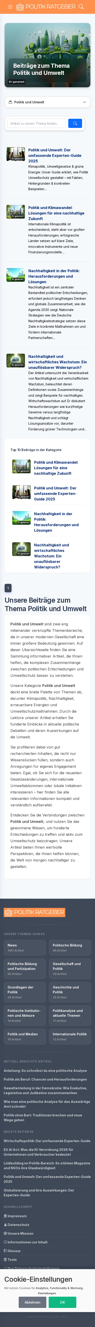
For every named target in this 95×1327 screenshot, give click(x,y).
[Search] (81, 7)
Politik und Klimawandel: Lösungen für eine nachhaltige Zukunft (56, 213)
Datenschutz (18, 1225)
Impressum (17, 1216)
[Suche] (75, 123)
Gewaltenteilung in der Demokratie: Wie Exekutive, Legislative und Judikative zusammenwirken (45, 1090)
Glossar (14, 1251)
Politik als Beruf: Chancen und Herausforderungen (45, 1079)
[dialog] (47, 1290)
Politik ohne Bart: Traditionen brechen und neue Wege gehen (43, 1117)
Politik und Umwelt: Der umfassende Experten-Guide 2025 (54, 155)
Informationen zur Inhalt (27, 1242)
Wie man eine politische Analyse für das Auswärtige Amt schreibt (47, 1104)
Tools (12, 1260)
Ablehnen (32, 1302)
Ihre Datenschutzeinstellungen (33, 1268)
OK (62, 1302)
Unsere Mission (20, 1233)
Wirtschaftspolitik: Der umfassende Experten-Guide (47, 1141)
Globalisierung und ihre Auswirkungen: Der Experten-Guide (39, 1192)
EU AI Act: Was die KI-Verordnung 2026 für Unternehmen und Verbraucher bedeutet (38, 1152)
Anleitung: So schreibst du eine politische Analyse (45, 1071)
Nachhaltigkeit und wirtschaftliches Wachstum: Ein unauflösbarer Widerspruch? (57, 362)
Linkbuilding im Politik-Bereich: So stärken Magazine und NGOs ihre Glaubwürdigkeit (47, 1165)
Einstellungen (47, 1293)
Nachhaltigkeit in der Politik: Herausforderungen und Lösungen (54, 276)
